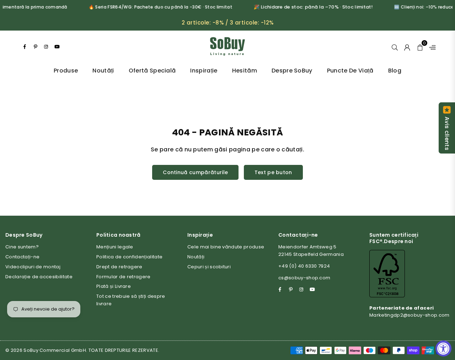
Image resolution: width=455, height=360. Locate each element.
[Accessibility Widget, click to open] (443, 348)
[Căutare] (395, 46)
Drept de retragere (119, 266)
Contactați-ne (22, 256)
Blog (394, 70)
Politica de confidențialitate (129, 256)
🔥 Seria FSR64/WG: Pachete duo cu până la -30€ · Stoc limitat (158, 7)
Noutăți (103, 70)
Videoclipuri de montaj (32, 266)
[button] (420, 46)
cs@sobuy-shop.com (304, 277)
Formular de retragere (123, 276)
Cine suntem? (22, 246)
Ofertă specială (152, 70)
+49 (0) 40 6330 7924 (304, 266)
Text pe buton (273, 172)
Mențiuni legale (114, 246)
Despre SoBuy (292, 70)
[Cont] (407, 46)
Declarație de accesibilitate (39, 276)
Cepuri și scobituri (209, 266)
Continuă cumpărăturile (195, 172)
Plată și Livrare (113, 286)
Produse (66, 70)
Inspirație (203, 70)
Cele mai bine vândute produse (225, 246)
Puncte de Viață (350, 70)
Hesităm (244, 70)
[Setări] (430, 46)
